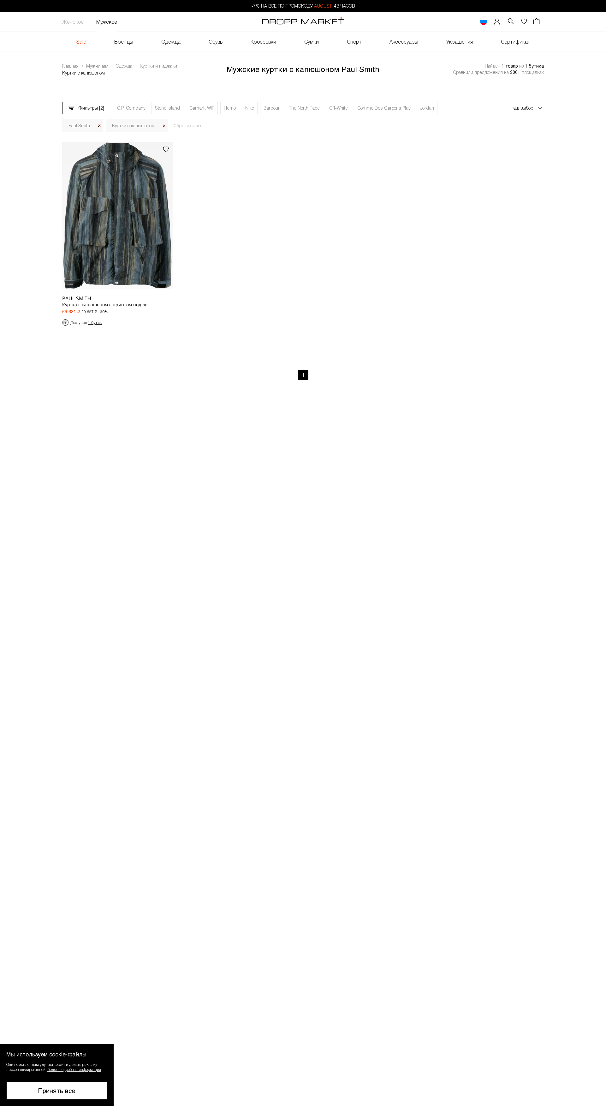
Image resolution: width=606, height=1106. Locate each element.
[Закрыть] (99, 126)
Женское (73, 22)
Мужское (106, 22)
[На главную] (303, 21)
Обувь (216, 42)
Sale (81, 42)
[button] (57, 1075)
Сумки (311, 42)
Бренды (123, 42)
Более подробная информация (74, 1069)
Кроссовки (263, 42)
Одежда (171, 42)
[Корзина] (537, 21)
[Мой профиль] (497, 21)
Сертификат (515, 42)
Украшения (459, 42)
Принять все (56, 1090)
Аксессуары (403, 42)
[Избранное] (524, 21)
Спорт (354, 42)
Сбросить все (188, 126)
